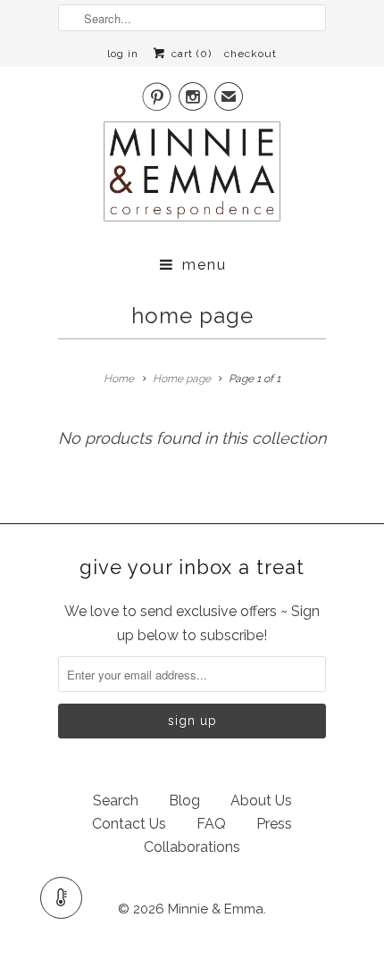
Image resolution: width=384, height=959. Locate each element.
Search (115, 800)
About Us (261, 800)
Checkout (250, 53)
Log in (122, 53)
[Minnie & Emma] (192, 177)
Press (274, 823)
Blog (184, 800)
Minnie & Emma (215, 909)
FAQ (211, 823)
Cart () (189, 53)
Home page (192, 316)
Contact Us (129, 823)
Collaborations (192, 846)
